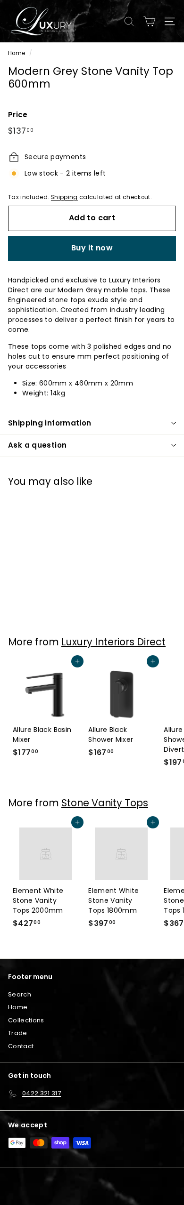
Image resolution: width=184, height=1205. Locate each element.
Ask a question (37, 445)
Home (16, 53)
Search (19, 994)
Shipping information (50, 423)
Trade (17, 1032)
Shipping (64, 197)
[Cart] (149, 21)
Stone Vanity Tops (104, 803)
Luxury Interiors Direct (113, 642)
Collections (26, 1020)
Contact (20, 1046)
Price (18, 115)
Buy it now (92, 247)
